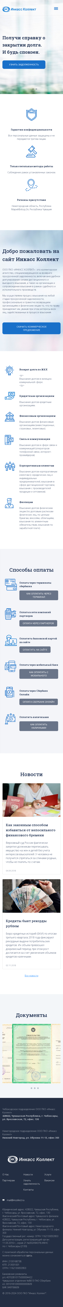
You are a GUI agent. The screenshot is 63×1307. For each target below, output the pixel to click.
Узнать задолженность (24, 64)
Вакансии (49, 1180)
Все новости (31, 975)
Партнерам (8, 1180)
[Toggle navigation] (56, 8)
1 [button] (33, 89)
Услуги (47, 1174)
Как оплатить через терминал (38, 595)
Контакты (28, 1189)
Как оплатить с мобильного (38, 674)
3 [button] (38, 1088)
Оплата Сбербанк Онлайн (38, 702)
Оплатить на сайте (35, 649)
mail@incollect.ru (15, 1200)
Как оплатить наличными (38, 726)
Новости (28, 1174)
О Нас (5, 1174)
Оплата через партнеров (38, 623)
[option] (31, 47)
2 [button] (36, 89)
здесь (29, 1255)
